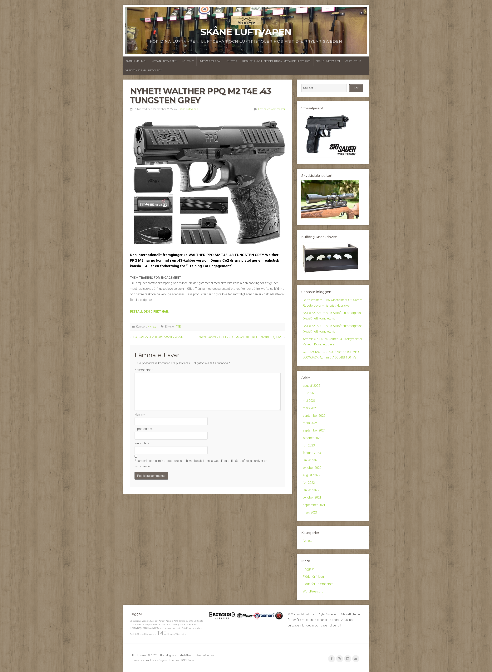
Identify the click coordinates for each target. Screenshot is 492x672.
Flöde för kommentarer (318, 584)
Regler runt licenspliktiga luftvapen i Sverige (276, 61)
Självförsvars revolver (192, 628)
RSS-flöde (187, 660)
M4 (149, 628)
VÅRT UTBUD (353, 61)
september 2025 (314, 415)
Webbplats (142, 443)
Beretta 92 (183, 621)
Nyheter (231, 61)
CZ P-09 (137, 624)
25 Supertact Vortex (139, 621)
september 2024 (314, 430)
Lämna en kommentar (271, 109)
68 (149, 621)
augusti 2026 (311, 385)
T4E (178, 326)
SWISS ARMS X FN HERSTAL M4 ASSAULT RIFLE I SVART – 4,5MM (240, 337)
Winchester (180, 634)
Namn (140, 414)
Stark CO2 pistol (137, 634)
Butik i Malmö (136, 61)
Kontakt (188, 61)
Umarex (171, 634)
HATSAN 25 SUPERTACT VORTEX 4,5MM (158, 337)
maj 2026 (309, 400)
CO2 (191, 621)
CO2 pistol (198, 621)
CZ (131, 624)
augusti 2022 (311, 475)
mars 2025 (310, 423)
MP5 (155, 628)
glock (180, 624)
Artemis (169, 621)
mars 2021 (310, 512)
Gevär (175, 624)
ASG (176, 621)
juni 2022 (309, 483)
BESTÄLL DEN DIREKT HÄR (149, 311)
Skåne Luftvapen (246, 31)
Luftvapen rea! (210, 61)
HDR (186, 624)
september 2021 (314, 505)
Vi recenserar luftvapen (143, 70)
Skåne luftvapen (328, 61)
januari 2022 (311, 490)
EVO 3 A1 (166, 624)
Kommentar (144, 370)
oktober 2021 (312, 497)
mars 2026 (310, 408)
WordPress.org (313, 591)
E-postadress (145, 429)
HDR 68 (192, 624)
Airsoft (162, 621)
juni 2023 (309, 445)
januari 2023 (311, 460)
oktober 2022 (312, 468)
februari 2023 (312, 453)
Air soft (154, 621)
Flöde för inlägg (313, 576)
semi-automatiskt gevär (170, 628)
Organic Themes (169, 660)
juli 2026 (308, 393)
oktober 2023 (312, 438)
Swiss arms (150, 634)
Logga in (308, 569)
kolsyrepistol (139, 628)
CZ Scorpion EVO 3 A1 (151, 624)
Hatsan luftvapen (164, 61)
